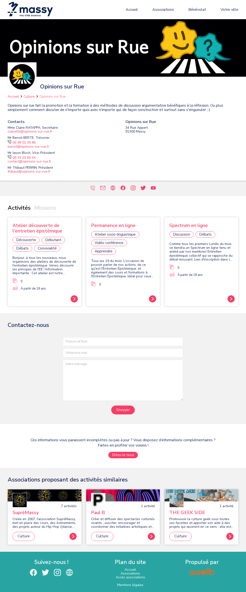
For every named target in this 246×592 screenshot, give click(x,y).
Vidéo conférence (109, 242)
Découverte (26, 240)
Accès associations (130, 577)
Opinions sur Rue (52, 96)
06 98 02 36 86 (24, 142)
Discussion (181, 234)
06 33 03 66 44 (24, 157)
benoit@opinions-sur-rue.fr (28, 146)
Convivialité (47, 248)
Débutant (53, 240)
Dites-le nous (123, 455)
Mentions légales (130, 585)
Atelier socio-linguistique (115, 234)
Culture (29, 96)
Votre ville (229, 9)
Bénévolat (197, 9)
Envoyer (123, 409)
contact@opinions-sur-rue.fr (29, 161)
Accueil (132, 9)
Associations (163, 9)
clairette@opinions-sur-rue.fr (30, 131)
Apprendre (103, 251)
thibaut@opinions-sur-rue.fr (29, 171)
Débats (22, 248)
